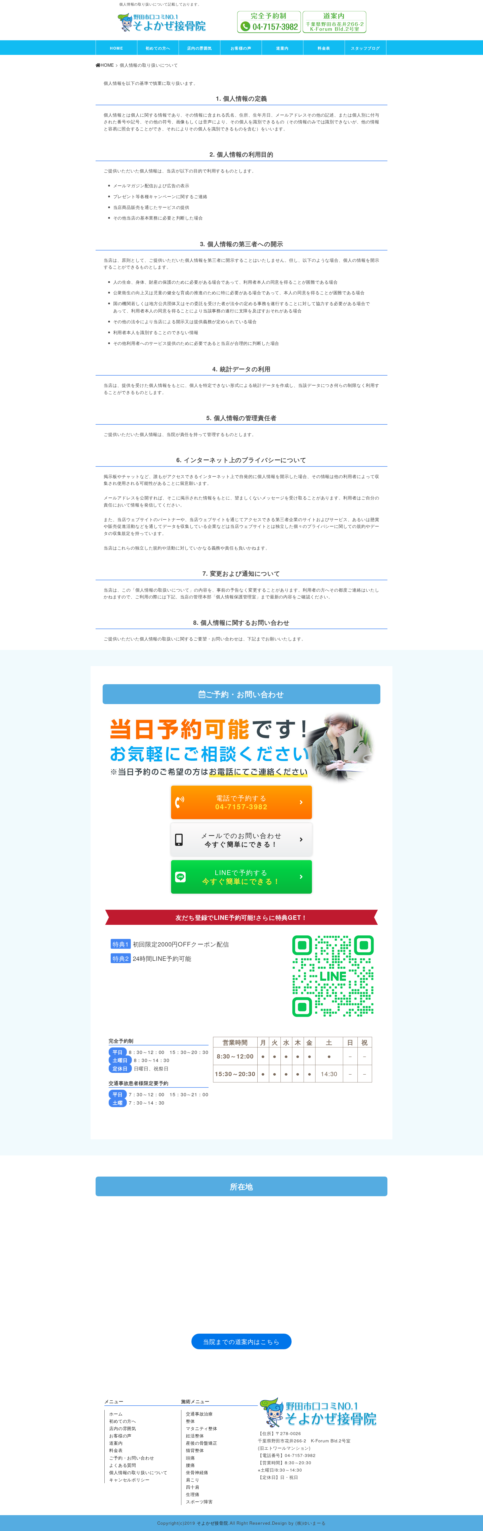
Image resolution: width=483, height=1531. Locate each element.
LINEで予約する (241, 877)
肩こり (192, 1479)
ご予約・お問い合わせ (131, 1457)
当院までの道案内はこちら (241, 1341)
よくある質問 (122, 1465)
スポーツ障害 (199, 1501)
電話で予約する (241, 802)
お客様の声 (241, 48)
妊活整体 (195, 1435)
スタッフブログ (365, 48)
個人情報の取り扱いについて (138, 1472)
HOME (116, 48)
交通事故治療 (199, 1413)
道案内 (282, 48)
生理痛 (192, 1494)
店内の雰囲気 (199, 48)
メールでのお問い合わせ (241, 839)
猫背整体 (195, 1450)
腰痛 (190, 1465)
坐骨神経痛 (197, 1472)
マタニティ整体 (201, 1428)
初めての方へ (158, 48)
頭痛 (190, 1457)
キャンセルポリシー (129, 1479)
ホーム (116, 1413)
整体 (190, 1421)
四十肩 (192, 1487)
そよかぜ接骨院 (212, 1523)
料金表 (324, 48)
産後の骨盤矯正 (201, 1443)
